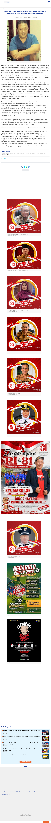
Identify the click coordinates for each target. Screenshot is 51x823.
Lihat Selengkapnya (25, 761)
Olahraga (40, 791)
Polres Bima (39, 793)
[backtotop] (25, 767)
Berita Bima (9, 791)
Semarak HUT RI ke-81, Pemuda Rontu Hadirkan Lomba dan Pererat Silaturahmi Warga (20, 743)
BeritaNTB (27, 791)
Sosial (6, 794)
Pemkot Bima (19, 793)
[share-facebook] (22, 167)
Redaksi (23, 789)
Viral (9, 794)
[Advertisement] (25, 187)
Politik (34, 793)
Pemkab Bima (12, 793)
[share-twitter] (24, 167)
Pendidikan (25, 793)
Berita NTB (14, 791)
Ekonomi (32, 791)
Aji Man (4, 791)
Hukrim (36, 791)
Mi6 (3, 159)
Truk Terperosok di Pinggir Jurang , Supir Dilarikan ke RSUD (18, 754)
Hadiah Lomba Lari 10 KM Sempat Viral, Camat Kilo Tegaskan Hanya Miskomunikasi (20, 749)
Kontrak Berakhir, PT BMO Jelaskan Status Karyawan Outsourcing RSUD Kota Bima (21, 731)
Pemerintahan (5, 793)
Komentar (26, 170)
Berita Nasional (21, 791)
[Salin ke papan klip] (29, 167)
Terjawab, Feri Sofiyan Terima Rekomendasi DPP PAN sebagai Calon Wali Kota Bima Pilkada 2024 (23, 153)
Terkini (7, 159)
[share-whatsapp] (26, 167)
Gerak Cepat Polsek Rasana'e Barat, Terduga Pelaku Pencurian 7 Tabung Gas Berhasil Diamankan (21, 737)
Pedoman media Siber (30, 789)
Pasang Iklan (18, 789)
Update (46, 822)
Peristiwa (30, 793)
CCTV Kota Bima (25, 814)
